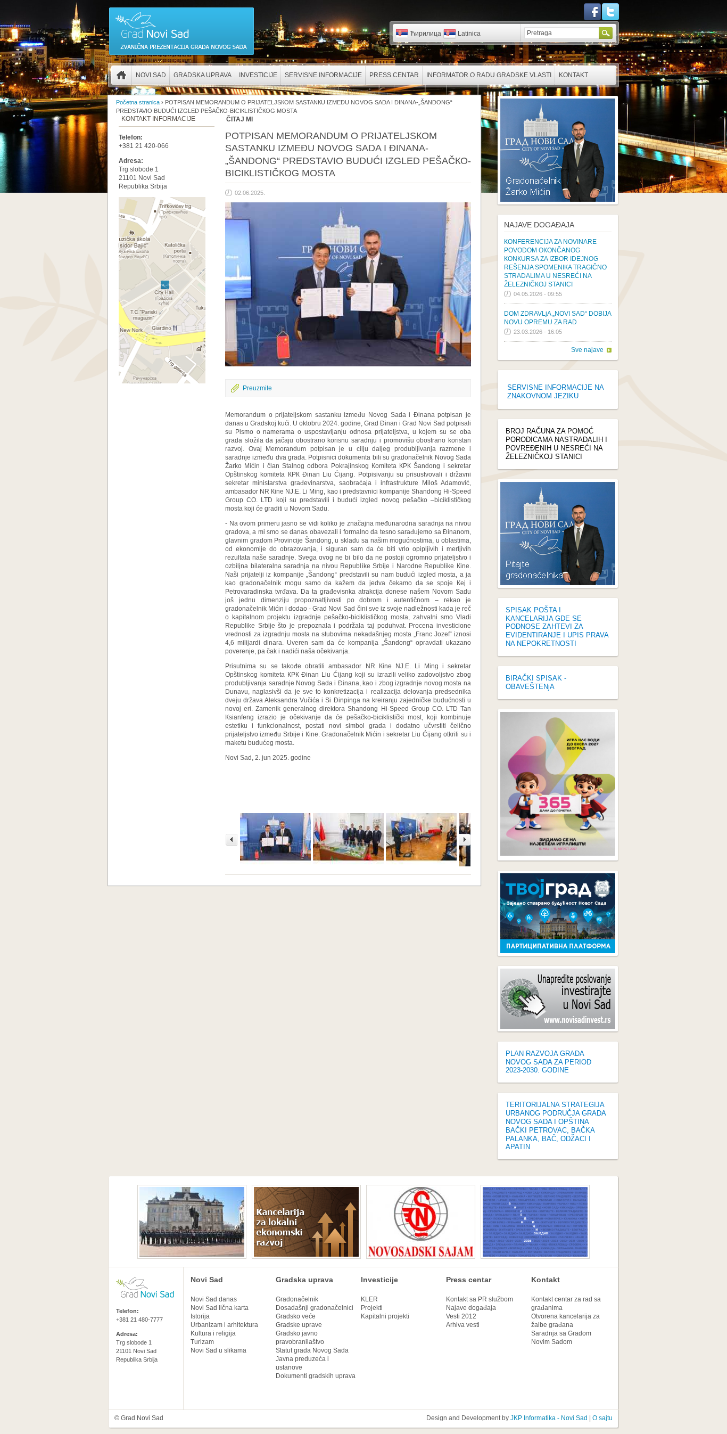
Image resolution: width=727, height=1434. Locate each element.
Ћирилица (425, 33)
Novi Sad (151, 75)
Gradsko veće (296, 1316)
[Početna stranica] (181, 54)
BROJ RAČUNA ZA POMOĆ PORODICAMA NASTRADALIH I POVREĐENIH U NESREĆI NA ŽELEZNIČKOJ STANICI (556, 444)
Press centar (394, 75)
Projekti (372, 1308)
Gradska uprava (203, 75)
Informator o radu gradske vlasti (488, 75)
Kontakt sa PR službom (479, 1299)
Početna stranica (121, 75)
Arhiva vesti (463, 1325)
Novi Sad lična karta (220, 1308)
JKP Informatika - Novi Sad (549, 1418)
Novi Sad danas (214, 1299)
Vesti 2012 (461, 1316)
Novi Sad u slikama (218, 1350)
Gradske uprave (299, 1325)
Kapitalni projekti (385, 1316)
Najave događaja (539, 224)
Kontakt (573, 75)
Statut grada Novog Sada (312, 1350)
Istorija (200, 1316)
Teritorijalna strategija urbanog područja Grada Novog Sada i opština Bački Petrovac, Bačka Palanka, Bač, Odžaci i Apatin (556, 1126)
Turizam (202, 1342)
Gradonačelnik (297, 1299)
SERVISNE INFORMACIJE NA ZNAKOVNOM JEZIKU (555, 391)
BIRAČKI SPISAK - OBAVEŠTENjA (536, 682)
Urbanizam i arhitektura (224, 1325)
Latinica (469, 33)
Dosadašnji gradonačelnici (314, 1308)
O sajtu (602, 1418)
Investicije (258, 75)
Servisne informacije (323, 75)
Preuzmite (257, 388)
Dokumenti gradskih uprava (316, 1376)
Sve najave (587, 350)
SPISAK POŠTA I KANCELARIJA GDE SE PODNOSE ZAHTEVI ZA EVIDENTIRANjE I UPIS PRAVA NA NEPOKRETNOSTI (557, 627)
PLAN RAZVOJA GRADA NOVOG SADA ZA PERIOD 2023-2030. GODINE (548, 1062)
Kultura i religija (213, 1333)
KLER (369, 1299)
